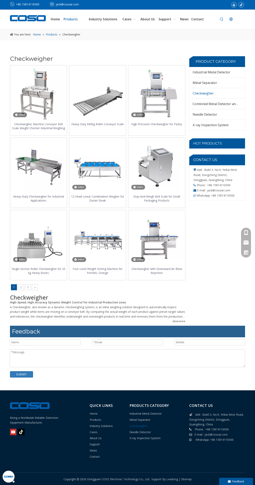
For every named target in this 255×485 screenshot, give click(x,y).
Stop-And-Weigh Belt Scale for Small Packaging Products (156, 198)
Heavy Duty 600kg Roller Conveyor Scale (97, 124)
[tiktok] (241, 5)
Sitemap (186, 479)
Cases (93, 432)
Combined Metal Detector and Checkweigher (219, 104)
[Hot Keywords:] (221, 19)
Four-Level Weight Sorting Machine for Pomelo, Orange (98, 271)
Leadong (172, 479)
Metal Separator (205, 83)
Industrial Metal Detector (211, 72)
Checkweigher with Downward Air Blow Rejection (156, 271)
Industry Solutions (101, 426)
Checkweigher (203, 93)
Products (95, 420)
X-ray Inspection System (211, 125)
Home (94, 413)
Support (95, 444)
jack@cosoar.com (67, 4)
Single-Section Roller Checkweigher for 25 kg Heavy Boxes (38, 271)
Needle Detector (205, 114)
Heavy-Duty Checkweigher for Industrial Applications (38, 198)
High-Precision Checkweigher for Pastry (156, 124)
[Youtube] (234, 5)
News (93, 450)
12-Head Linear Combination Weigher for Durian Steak (97, 198)
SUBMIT (21, 374)
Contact (95, 456)
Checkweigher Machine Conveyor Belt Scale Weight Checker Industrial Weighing (38, 126)
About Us (96, 438)
